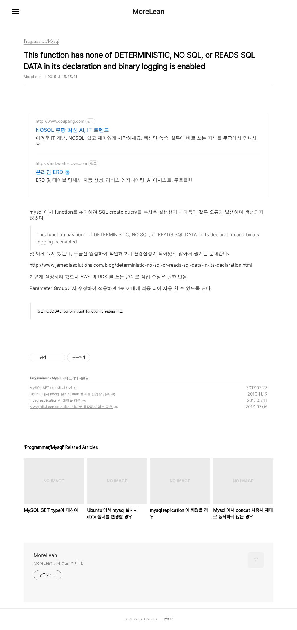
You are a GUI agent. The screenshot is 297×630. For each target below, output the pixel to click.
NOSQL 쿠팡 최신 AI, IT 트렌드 (72, 130)
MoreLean (148, 11)
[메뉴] (15, 11)
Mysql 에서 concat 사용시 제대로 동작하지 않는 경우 (71, 407)
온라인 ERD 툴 (53, 172)
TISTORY (150, 619)
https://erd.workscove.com (61, 163)
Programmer (39, 378)
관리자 (168, 619)
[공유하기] (51, 357)
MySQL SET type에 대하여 (51, 387)
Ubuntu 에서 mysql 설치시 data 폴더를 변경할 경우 (70, 394)
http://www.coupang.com (60, 121)
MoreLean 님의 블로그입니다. (58, 563)
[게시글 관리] (58, 357)
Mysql (56, 378)
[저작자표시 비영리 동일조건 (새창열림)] (98, 357)
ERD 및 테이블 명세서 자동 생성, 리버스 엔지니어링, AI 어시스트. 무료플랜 (114, 180)
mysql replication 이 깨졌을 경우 (55, 400)
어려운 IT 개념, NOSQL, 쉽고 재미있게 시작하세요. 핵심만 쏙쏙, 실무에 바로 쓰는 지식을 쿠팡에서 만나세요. (146, 141)
